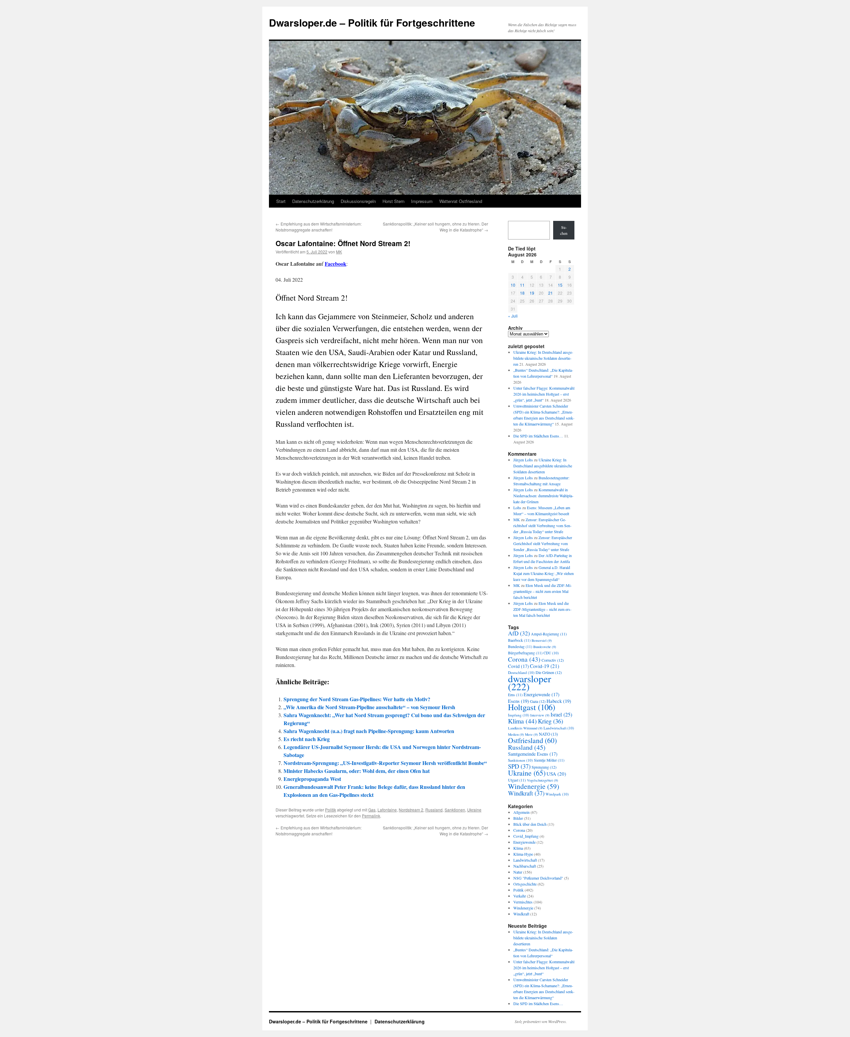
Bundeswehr (544, 646)
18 (522, 293)
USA (556, 773)
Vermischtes (523, 901)
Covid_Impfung (526, 836)
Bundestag (520, 646)
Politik (330, 809)
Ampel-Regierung (549, 633)
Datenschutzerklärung (313, 201)
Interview (540, 715)
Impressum (422, 201)
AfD (519, 633)
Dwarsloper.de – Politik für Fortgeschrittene (372, 22)
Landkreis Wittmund (525, 728)
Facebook (335, 263)
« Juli (513, 316)
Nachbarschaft (524, 866)
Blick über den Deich (530, 824)
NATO (548, 734)
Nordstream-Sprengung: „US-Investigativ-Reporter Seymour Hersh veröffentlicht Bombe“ (385, 763)
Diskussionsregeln (358, 201)
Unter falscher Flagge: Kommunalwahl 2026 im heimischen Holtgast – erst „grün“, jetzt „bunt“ (543, 394)
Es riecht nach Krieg (307, 739)
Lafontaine (387, 809)
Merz (531, 734)
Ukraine (474, 809)
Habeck (559, 701)
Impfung (518, 714)
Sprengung (544, 767)
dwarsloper (529, 682)
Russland (434, 809)
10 (513, 285)
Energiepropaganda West (312, 779)
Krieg (550, 721)
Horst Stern (393, 201)
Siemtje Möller (549, 760)
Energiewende (541, 694)
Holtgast (531, 707)
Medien (516, 734)
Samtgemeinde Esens (532, 754)
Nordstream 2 (411, 809)
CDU (551, 652)
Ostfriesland (532, 740)
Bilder (518, 818)
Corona (524, 659)
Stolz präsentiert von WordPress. (541, 1021)
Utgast (517, 780)
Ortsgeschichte (525, 884)
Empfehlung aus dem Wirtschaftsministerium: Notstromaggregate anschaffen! (319, 227)
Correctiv (553, 660)
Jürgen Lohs (523, 459)
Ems (515, 694)
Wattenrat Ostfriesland (460, 201)
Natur (517, 872)
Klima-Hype (523, 854)
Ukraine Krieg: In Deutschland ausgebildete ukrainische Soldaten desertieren (543, 358)
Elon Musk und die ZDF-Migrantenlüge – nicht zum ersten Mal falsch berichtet (542, 591)
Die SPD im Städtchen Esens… (538, 435)
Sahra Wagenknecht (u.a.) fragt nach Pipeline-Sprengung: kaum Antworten (369, 731)
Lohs (517, 507)
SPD (519, 766)
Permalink (371, 815)
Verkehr (519, 895)
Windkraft (526, 793)
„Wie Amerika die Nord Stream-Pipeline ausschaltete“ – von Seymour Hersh (369, 707)
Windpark (557, 794)
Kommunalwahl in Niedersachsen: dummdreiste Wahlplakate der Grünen (543, 495)
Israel (561, 714)
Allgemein (521, 812)
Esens (518, 701)
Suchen (563, 230)
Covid (518, 666)
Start (281, 201)
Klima (522, 720)
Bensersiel (542, 640)
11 (522, 285)
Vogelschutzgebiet (542, 780)
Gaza (538, 701)
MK (339, 251)
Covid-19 (544, 666)
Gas (372, 809)
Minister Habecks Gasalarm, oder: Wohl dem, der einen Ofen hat (357, 771)
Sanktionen (455, 809)
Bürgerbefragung (525, 652)
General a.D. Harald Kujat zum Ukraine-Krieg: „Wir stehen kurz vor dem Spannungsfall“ (543, 573)
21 (550, 293)
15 (560, 285)
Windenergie (533, 786)
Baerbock (519, 640)
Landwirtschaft (559, 727)
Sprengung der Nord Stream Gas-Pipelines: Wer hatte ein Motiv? (357, 699)
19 (532, 293)
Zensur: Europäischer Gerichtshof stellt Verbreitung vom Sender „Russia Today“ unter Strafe (542, 525)
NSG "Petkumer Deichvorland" (538, 878)
